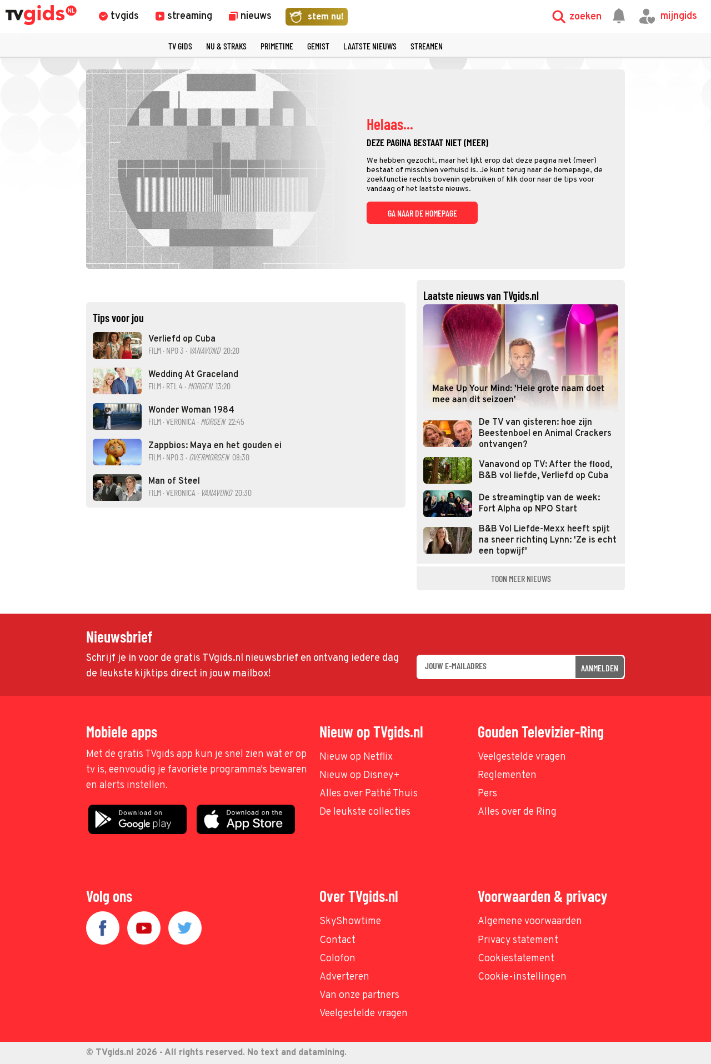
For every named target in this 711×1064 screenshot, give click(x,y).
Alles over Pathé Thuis (368, 793)
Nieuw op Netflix (356, 757)
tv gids (180, 46)
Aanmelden (599, 668)
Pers (487, 793)
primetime (277, 46)
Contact (337, 940)
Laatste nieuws (370, 46)
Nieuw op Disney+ (359, 775)
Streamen (426, 46)
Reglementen (507, 775)
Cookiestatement (516, 958)
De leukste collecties (364, 812)
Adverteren (344, 977)
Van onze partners (359, 995)
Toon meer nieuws (521, 578)
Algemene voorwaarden (530, 921)
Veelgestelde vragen (522, 757)
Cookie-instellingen (522, 977)
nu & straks (226, 46)
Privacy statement (518, 940)
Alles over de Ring (517, 812)
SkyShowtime (350, 921)
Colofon (337, 958)
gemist (318, 46)
